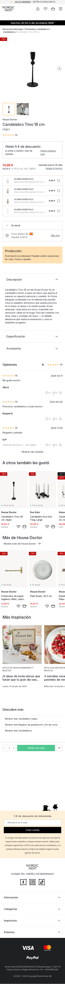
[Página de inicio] (9, 8)
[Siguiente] (59, 68)
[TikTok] (41, 881)
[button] (10, 135)
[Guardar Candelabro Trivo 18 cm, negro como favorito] (59, 748)
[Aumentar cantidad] (14, 748)
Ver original (31, 445)
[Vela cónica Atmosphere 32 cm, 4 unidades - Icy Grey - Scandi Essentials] (8, 181)
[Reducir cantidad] (5, 748)
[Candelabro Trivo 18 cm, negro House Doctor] (32, 68)
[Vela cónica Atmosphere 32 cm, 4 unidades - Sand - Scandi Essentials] (8, 191)
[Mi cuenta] (38, 9)
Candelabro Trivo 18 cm (28, 32)
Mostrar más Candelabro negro (21, 718)
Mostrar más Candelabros (18, 730)
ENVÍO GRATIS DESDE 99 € (35, 2)
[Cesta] (53, 9)
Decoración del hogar (13, 29)
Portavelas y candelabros (37, 29)
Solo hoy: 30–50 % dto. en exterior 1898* (32, 22)
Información (11, 897)
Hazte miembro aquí (48, 152)
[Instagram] (32, 881)
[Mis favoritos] (45, 9)
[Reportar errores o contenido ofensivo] (60, 392)
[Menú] (60, 9)
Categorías (10, 909)
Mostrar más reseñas (32, 451)
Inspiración (10, 920)
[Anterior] (6, 68)
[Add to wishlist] (18, 527)
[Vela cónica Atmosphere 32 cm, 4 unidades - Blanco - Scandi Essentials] (8, 211)
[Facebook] (23, 881)
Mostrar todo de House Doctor (20, 543)
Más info (55, 235)
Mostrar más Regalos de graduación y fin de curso (31, 724)
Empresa (9, 932)
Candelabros (9, 32)
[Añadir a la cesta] (24, 526)
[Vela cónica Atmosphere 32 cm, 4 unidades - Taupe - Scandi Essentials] (8, 201)
